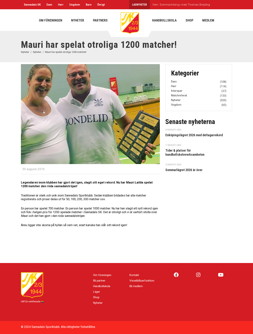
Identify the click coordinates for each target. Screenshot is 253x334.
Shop (96, 297)
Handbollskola (101, 286)
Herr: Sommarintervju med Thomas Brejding (181, 4)
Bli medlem (136, 286)
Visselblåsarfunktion (141, 280)
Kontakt (134, 275)
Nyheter (98, 303)
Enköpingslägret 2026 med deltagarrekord (194, 135)
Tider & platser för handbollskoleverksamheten (184, 152)
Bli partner (99, 280)
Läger (96, 291)
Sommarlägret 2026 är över (183, 170)
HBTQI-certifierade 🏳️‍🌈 (32, 301)
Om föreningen (102, 275)
